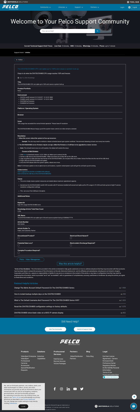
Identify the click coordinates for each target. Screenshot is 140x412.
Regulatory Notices (109, 365)
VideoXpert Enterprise (28, 356)
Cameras (24, 363)
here (25, 154)
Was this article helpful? (70, 263)
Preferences (13, 403)
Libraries (61, 7)
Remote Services (60, 361)
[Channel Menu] (134, 406)
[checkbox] (18, 238)
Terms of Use (16, 397)
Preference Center (109, 363)
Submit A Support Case (84, 329)
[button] (111, 377)
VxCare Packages (60, 363)
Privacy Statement (29, 399)
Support (78, 7)
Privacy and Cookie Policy (111, 374)
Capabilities (41, 358)
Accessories (25, 365)
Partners (94, 7)
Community (44, 7)
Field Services (58, 359)
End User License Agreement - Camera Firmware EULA (110, 358)
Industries (40, 356)
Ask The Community (55, 329)
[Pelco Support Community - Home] (10, 7)
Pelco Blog (90, 356)
